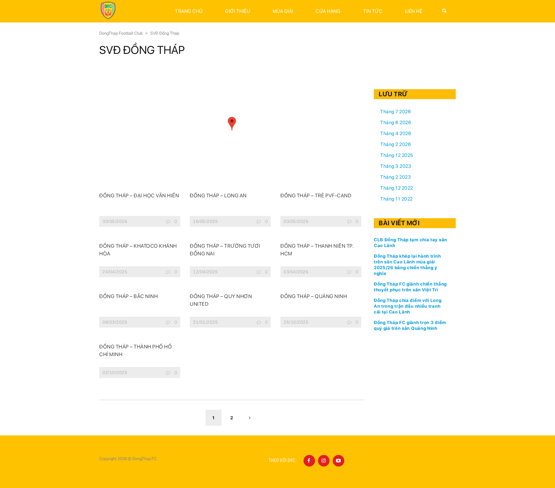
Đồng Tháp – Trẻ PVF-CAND (315, 196)
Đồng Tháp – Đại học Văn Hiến (139, 196)
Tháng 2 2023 (395, 177)
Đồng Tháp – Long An (218, 196)
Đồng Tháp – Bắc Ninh (128, 296)
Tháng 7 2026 (395, 112)
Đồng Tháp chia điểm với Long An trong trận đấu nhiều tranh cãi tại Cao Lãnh (408, 306)
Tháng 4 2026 (395, 133)
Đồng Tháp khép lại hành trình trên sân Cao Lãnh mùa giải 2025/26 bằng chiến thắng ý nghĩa (407, 264)
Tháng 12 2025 (396, 155)
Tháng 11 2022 (396, 199)
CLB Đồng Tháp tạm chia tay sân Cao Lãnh (410, 242)
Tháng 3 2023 (395, 166)
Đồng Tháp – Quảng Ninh (313, 296)
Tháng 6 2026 (395, 122)
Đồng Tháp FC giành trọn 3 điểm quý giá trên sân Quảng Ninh (410, 325)
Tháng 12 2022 (396, 188)
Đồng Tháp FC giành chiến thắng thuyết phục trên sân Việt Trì (410, 286)
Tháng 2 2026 (395, 144)
